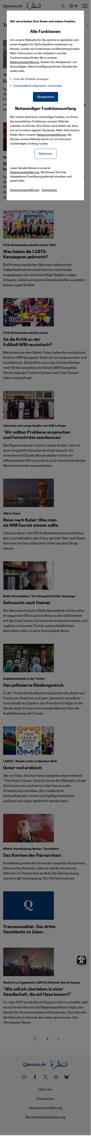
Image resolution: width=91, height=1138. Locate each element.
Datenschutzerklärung (51, 134)
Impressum (49, 190)
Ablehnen (45, 153)
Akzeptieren (45, 96)
